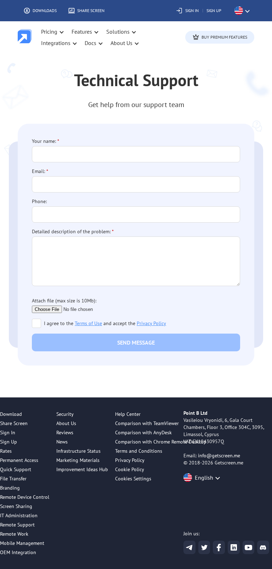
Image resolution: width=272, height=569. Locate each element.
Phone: (39, 201)
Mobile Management (22, 543)
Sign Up (213, 10)
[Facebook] (219, 547)
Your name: (44, 141)
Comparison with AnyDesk (143, 432)
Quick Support (15, 469)
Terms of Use (88, 323)
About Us (66, 423)
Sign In (192, 10)
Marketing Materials (78, 460)
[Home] (25, 37)
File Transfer (13, 478)
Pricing (49, 31)
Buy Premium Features (224, 37)
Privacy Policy (151, 323)
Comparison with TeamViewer (147, 423)
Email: (38, 171)
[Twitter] (204, 547)
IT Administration (19, 515)
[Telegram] (189, 547)
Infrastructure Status (78, 451)
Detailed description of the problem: (71, 231)
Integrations (55, 42)
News (62, 442)
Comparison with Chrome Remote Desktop (160, 442)
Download (11, 414)
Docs (90, 42)
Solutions (118, 31)
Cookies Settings (133, 478)
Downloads (45, 10)
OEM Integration (18, 552)
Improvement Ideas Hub (82, 469)
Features (82, 31)
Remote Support (17, 525)
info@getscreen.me (219, 455)
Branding (10, 488)
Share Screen (90, 10)
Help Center (128, 414)
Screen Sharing (16, 506)
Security (65, 414)
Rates (6, 451)
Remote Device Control (24, 497)
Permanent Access (19, 460)
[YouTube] (249, 547)
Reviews (64, 432)
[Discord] (263, 547)
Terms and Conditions (138, 451)
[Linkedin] (234, 547)
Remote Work (14, 534)
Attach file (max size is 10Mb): (64, 300)
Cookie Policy (129, 469)
